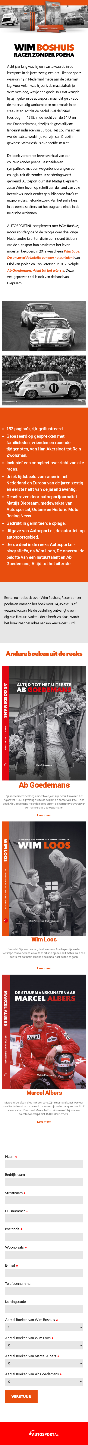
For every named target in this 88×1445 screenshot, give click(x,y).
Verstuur (21, 1396)
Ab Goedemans (44, 785)
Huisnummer (16, 1211)
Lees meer (44, 815)
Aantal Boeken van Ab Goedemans (33, 1374)
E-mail (11, 1265)
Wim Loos (44, 939)
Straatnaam (15, 1193)
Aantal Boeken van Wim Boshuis (31, 1319)
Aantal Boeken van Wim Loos (29, 1338)
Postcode (14, 1229)
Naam (11, 1156)
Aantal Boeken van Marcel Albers (32, 1356)
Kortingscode (15, 1301)
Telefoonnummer (18, 1283)
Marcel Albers (44, 1092)
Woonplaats (16, 1247)
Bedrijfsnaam (15, 1174)
